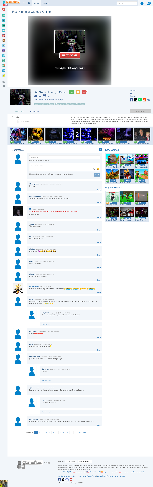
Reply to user (46, 324)
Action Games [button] (38, 104)
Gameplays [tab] (35, 111)
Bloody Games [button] (49, 104)
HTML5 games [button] (59, 104)
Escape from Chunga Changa (115, 182)
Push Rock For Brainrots (114, 167)
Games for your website (68, 476)
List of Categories (66, 472)
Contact (122, 476)
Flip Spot (123, 167)
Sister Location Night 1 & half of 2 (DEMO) (95, 143)
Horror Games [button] (70, 104)
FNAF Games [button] (80, 104)
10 (67, 432)
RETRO (46, 3)
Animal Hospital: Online (128, 182)
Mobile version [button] (86, 461)
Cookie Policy (101, 476)
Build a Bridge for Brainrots (143, 182)
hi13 (30, 209)
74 (80, 432)
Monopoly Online (111, 205)
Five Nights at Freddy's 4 (53, 143)
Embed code (140, 111)
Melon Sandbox (140, 205)
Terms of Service (112, 476)
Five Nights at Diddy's (105, 143)
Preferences (82, 476)
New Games (112, 149)
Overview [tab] (20, 111)
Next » (85, 432)
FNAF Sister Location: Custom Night (22, 143)
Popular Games (113, 187)
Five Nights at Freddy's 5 (124, 143)
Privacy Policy (91, 476)
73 (75, 432)
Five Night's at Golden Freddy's (38, 143)
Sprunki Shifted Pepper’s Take (116, 220)
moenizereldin (34, 287)
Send (97, 175)
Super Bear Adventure (127, 205)
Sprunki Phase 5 (125, 220)
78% (71, 92)
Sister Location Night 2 (70, 143)
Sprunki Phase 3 (140, 220)
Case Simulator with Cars (143, 167)
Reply (99, 190)
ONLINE (37, 3)
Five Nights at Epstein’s (141, 143)
